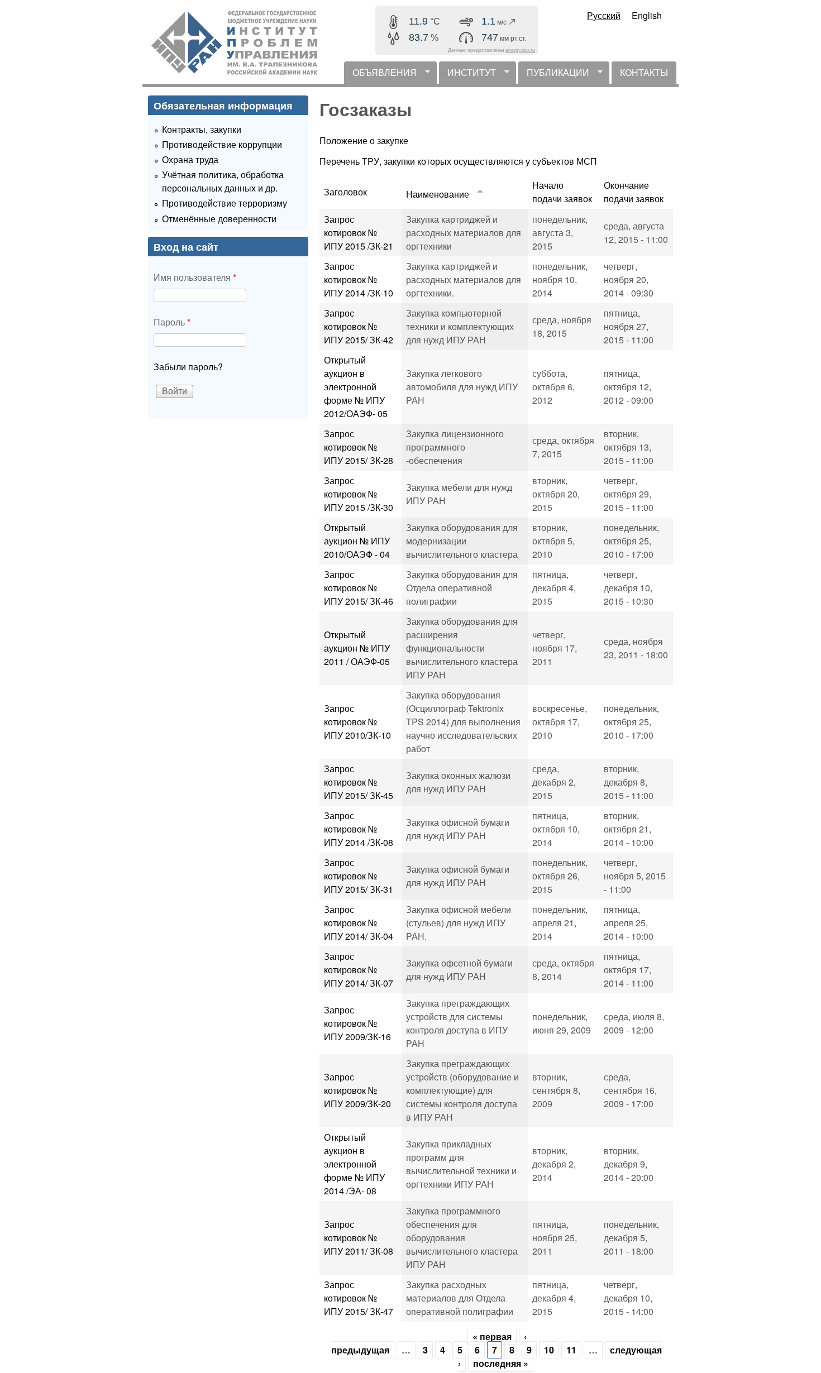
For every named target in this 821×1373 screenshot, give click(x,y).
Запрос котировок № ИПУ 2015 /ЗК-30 (358, 494)
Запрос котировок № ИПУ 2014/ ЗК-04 (358, 923)
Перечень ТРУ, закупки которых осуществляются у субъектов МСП (458, 161)
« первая (492, 1336)
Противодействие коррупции (222, 144)
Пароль (172, 321)
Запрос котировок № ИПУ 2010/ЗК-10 (357, 721)
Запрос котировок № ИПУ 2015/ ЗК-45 (358, 782)
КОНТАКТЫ (644, 72)
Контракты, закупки (201, 129)
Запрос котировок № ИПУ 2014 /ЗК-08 (358, 829)
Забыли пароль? (188, 366)
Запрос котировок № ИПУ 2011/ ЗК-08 (358, 1237)
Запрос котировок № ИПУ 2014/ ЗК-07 (358, 969)
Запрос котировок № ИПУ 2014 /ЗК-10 (358, 279)
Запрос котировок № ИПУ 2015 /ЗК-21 (358, 232)
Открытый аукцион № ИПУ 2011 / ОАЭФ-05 (357, 648)
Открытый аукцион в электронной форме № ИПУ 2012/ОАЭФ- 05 (356, 386)
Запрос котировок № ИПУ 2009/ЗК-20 (357, 1090)
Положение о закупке (363, 140)
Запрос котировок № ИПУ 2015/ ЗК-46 (358, 587)
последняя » (500, 1363)
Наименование (437, 194)
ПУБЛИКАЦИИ (553, 75)
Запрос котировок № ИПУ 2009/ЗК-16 (357, 1023)
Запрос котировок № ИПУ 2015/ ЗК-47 (358, 1298)
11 (571, 1349)
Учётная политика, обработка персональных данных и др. (223, 181)
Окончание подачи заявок (634, 192)
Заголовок (345, 191)
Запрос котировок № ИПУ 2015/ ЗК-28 (358, 447)
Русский (603, 15)
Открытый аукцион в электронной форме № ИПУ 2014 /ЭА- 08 (354, 1164)
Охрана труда (190, 159)
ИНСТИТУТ (467, 75)
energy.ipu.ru (520, 50)
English (647, 15)
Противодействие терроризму (224, 203)
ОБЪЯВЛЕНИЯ (380, 75)
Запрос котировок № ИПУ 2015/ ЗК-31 (358, 876)
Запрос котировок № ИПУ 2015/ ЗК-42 (358, 326)
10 (549, 1349)
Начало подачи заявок (562, 192)
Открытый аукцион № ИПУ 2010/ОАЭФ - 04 (357, 541)
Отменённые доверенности (219, 218)
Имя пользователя (195, 277)
